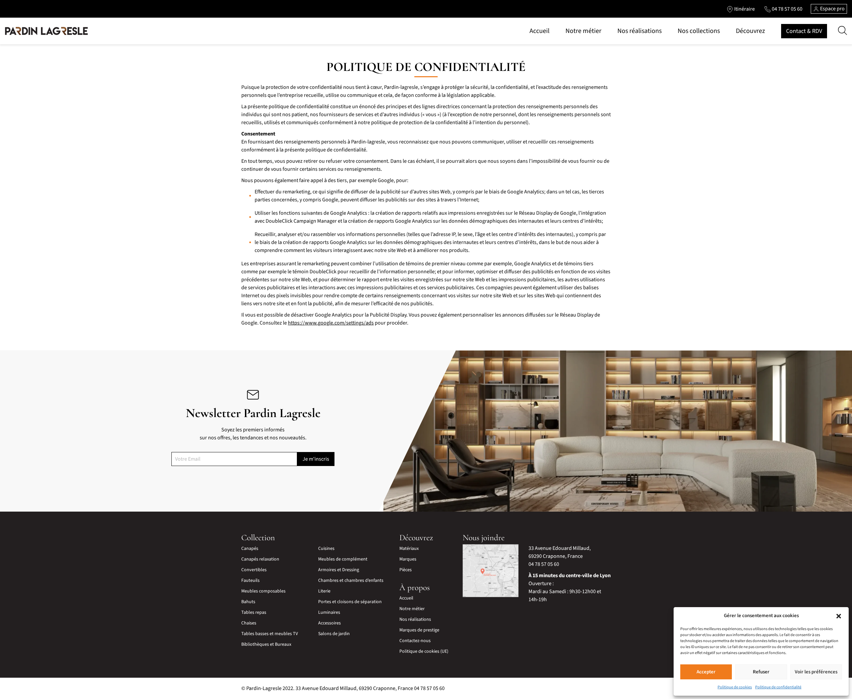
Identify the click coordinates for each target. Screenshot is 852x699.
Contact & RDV (804, 31)
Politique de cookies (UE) (423, 651)
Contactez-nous (415, 640)
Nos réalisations (639, 31)
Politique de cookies (735, 687)
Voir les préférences (816, 671)
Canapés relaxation (260, 559)
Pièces (405, 570)
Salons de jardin (334, 633)
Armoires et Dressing (338, 570)
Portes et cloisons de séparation (350, 601)
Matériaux (409, 548)
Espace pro (832, 8)
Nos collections (699, 31)
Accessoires (329, 623)
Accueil (539, 31)
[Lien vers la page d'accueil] (46, 31)
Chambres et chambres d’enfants (350, 580)
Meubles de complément (342, 559)
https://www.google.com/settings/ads (331, 323)
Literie (324, 591)
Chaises (248, 623)
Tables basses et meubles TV (269, 633)
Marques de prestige (419, 630)
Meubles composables (263, 591)
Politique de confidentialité (778, 687)
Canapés (249, 548)
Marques (407, 559)
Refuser (761, 671)
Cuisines (326, 548)
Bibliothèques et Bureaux (266, 644)
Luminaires (329, 612)
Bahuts (248, 601)
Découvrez (750, 31)
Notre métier (583, 31)
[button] (838, 615)
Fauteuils (250, 580)
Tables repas (253, 612)
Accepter (706, 671)
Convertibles (254, 570)
